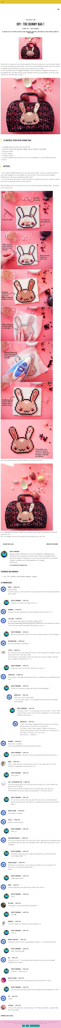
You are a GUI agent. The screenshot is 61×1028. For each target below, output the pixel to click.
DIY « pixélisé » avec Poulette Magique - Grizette (22, 577)
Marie (9, 885)
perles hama (30, 32)
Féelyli (10, 820)
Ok (23, 1025)
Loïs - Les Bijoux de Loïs (15, 782)
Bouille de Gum (12, 978)
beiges (25, 149)
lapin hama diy (40, 31)
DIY (8, 31)
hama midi (34, 31)
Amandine (10, 609)
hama (24, 31)
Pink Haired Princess (14, 838)
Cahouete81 (11, 675)
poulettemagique (16, 600)
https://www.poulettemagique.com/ (18, 565)
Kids (35, 19)
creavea (5, 31)
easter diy (20, 31)
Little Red (11, 618)
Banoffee (10, 921)
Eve (9, 996)
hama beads (28, 31)
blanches (20, 149)
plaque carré (8, 147)
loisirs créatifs (49, 31)
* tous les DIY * (29, 19)
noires (15, 149)
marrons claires (32, 149)
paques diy (56, 31)
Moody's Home (12, 811)
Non (27, 1025)
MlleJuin (10, 903)
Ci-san (10, 650)
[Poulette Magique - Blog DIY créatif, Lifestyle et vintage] (16, 9)
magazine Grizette (23, 70)
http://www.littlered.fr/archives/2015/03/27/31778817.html (25, 623)
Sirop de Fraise (12, 862)
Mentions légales (35, 1025)
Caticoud (10, 1005)
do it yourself (13, 31)
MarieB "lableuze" (13, 939)
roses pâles (42, 149)
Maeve (9, 587)
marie (9, 761)
